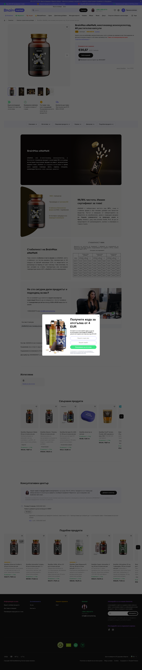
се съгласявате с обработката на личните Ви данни (81, 352)
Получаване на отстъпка (83, 347)
